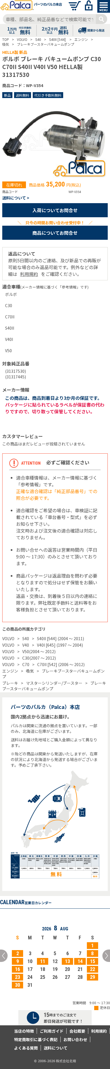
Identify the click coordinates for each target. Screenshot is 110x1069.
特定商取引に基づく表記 (36, 1039)
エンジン (10, 671)
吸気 (30, 671)
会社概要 (77, 1031)
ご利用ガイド (51, 1031)
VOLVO (8, 638)
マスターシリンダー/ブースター (54, 683)
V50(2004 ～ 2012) (39, 651)
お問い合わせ (75, 1039)
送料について (55, 1048)
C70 (25, 664)
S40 (25, 638)
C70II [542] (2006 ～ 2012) (61, 664)
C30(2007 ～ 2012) (39, 658)
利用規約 (29, 273)
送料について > (15, 198)
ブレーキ (10, 683)
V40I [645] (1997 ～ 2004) (60, 645)
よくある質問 (26, 1048)
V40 (25, 645)
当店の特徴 (24, 1031)
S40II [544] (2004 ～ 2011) (60, 638)
